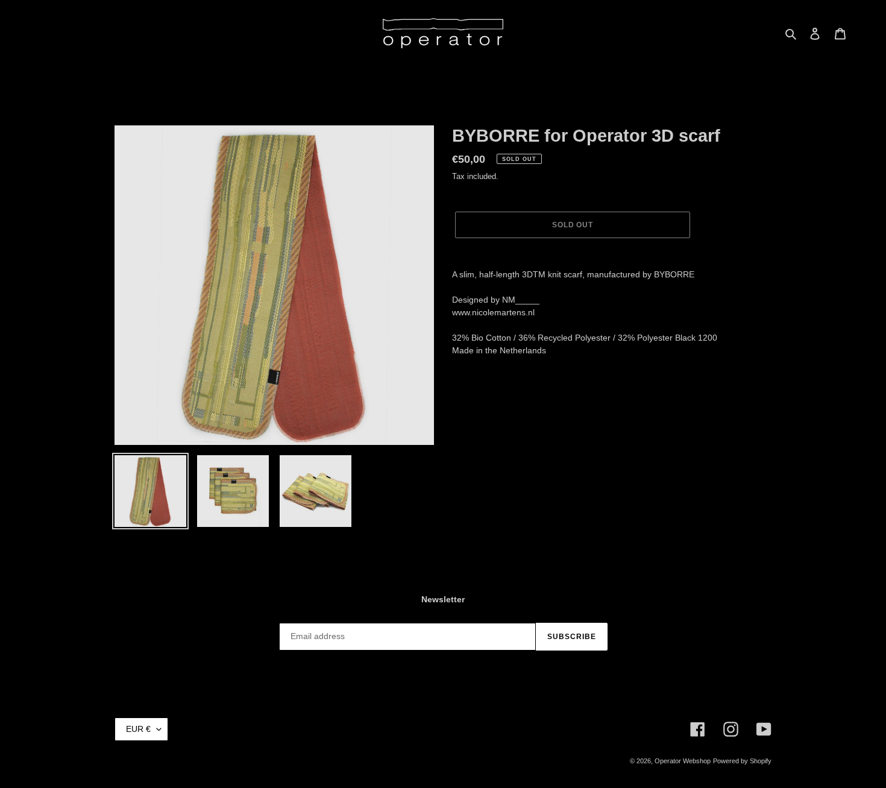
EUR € (138, 729)
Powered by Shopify (742, 760)
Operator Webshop (683, 760)
